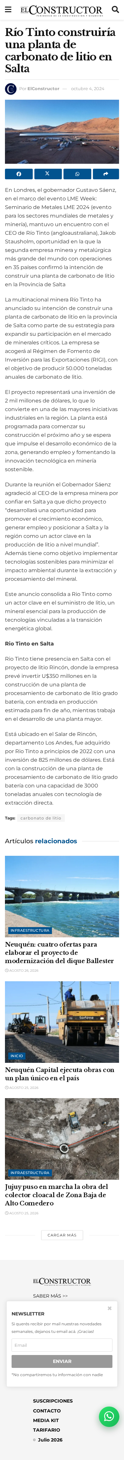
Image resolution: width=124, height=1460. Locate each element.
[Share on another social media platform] (106, 174)
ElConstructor (43, 88)
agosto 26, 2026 (23, 970)
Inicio (17, 1056)
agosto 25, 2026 (23, 1088)
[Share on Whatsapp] (77, 174)
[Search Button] (115, 10)
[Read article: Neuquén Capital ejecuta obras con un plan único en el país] (62, 1022)
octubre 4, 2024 (87, 88)
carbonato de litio (41, 818)
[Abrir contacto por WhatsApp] (109, 1417)
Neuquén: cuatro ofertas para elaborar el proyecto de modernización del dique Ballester (59, 953)
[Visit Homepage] (62, 10)
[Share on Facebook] (19, 174)
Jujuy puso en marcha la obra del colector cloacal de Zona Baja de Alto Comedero (56, 1195)
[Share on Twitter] (48, 174)
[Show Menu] (8, 10)
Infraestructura (30, 930)
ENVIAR (62, 1361)
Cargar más (62, 1235)
